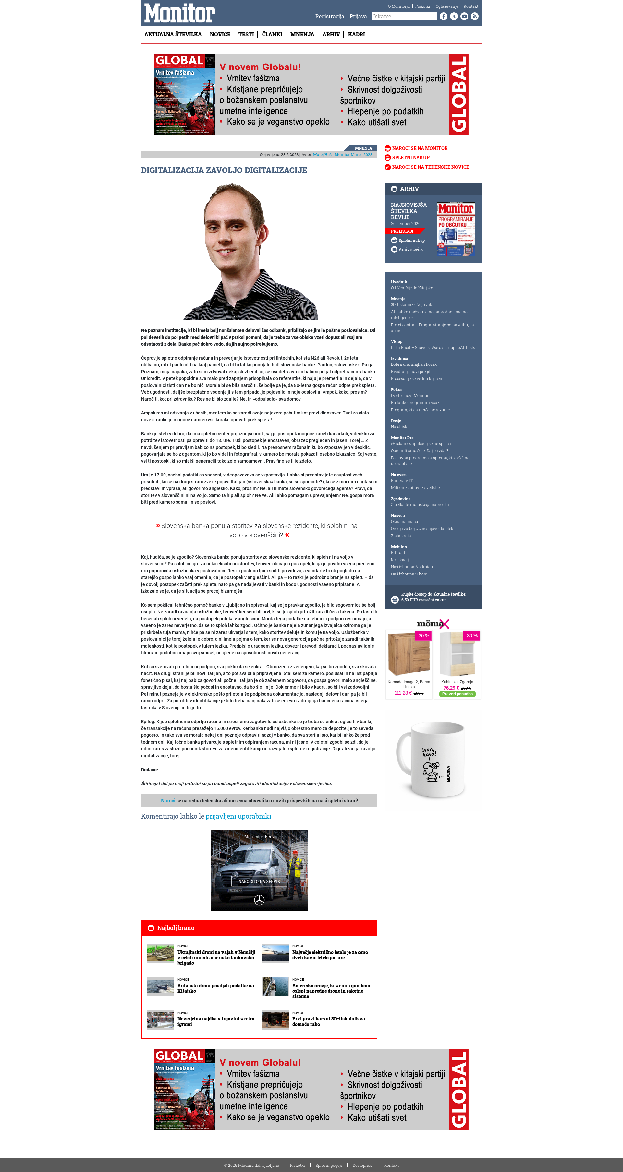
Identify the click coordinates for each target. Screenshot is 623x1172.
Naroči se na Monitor (420, 148)
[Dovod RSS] (473, 16)
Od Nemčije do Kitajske (412, 287)
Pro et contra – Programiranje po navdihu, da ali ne (432, 327)
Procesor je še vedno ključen (416, 378)
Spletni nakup (411, 157)
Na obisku (400, 426)
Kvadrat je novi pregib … (413, 371)
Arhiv (331, 34)
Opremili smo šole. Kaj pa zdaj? (419, 450)
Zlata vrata (401, 535)
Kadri (356, 34)
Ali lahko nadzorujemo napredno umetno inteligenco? (429, 314)
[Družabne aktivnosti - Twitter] (452, 16)
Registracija (329, 16)
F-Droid (398, 552)
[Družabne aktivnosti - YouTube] (463, 16)
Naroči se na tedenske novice (430, 167)
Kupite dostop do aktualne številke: (433, 594)
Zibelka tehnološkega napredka (420, 504)
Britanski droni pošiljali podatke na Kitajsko (215, 988)
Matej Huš (322, 154)
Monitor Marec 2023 (353, 154)
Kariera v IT (402, 480)
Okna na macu (404, 521)
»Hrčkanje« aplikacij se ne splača (421, 443)
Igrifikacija (401, 559)
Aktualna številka (173, 34)
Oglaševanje (447, 6)
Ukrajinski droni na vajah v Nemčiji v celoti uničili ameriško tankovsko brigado (216, 957)
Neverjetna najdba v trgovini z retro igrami (215, 1021)
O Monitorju (399, 6)
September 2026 (406, 223)
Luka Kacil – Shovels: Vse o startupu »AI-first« (433, 347)
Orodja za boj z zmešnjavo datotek (422, 528)
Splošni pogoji (329, 1165)
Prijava (358, 16)
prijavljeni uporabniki (238, 816)
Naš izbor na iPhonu (410, 573)
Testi (246, 34)
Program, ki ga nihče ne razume (420, 409)
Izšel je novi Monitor (410, 395)
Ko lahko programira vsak (415, 402)
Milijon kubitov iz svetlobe (415, 487)
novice (183, 946)
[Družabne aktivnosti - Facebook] (442, 16)
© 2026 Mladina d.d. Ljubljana (251, 1165)
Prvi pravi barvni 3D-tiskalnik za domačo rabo (328, 1021)
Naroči (168, 800)
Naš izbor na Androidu (412, 566)
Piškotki (422, 6)
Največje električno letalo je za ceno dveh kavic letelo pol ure (330, 955)
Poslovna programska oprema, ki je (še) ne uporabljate (430, 460)
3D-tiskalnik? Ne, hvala (412, 304)
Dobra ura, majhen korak (414, 364)
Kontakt (471, 6)
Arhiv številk (411, 249)
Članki (272, 34)
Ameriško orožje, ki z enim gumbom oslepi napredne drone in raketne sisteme (331, 991)
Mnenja (302, 34)
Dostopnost (363, 1165)
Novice (220, 34)
